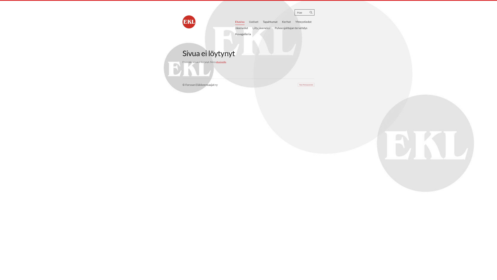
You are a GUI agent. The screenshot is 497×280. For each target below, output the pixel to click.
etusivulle (221, 62)
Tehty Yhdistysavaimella (306, 85)
